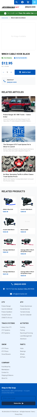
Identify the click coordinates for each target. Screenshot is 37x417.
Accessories (5, 18)
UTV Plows (5, 348)
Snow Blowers (6, 354)
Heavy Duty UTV (6, 327)
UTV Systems (6, 330)
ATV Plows (5, 351)
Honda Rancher (25, 309)
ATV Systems (6, 333)
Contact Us (5, 372)
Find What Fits (6, 366)
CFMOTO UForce (7, 317)
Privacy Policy (18, 414)
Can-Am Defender (7, 309)
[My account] (22, 2)
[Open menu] (34, 2)
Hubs (21, 348)
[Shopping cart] (28, 2)
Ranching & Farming (26, 333)
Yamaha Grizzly (25, 312)
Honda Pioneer (6, 315)
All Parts (22, 357)
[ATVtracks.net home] (10, 8)
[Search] (17, 2)
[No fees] (3, 13)
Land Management (26, 336)
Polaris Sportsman (26, 306)
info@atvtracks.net (20, 294)
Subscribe (17, 403)
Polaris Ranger (6, 306)
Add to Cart (26, 72)
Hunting (22, 327)
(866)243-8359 (30, 7)
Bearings (23, 351)
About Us (4, 378)
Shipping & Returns (7, 375)
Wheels (22, 354)
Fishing (22, 330)
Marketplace (5, 369)
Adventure (23, 339)
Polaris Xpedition (7, 312)
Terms (32, 411)
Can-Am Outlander (25, 315)
